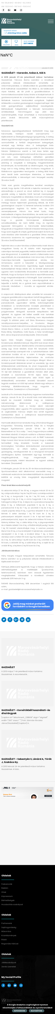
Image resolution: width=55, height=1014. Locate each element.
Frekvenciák (6, 884)
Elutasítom (36, 1011)
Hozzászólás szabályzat (12, 904)
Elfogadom (19, 1011)
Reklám (4, 888)
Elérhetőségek (7, 900)
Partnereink (6, 923)
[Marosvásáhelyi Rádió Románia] (11, 20)
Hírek (3, 892)
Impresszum (7, 896)
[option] (27, 793)
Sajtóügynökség (8, 927)
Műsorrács (6, 931)
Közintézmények (8, 935)
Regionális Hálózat (9, 943)
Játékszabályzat (8, 962)
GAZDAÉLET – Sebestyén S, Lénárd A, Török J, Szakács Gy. (26, 760)
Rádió (4, 939)
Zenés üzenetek (8, 966)
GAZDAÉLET (8, 667)
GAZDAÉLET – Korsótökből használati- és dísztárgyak (25, 712)
